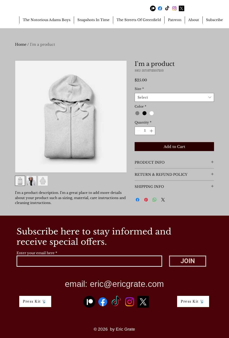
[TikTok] (167, 8)
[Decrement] (138, 131)
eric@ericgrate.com (127, 284)
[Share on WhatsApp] (154, 199)
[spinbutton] (145, 131)
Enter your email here (36, 253)
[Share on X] (163, 199)
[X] (181, 8)
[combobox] (174, 97)
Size (139, 89)
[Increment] (152, 131)
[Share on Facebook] (137, 199)
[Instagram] (174, 8)
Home (20, 44)
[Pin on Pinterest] (146, 199)
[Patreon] (153, 8)
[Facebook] (160, 8)
